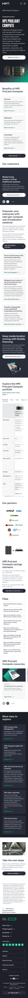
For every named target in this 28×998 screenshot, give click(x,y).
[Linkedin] (3, 945)
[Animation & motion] (14, 978)
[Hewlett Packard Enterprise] (5, 4)
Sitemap (17, 988)
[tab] (5, 400)
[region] (14, 186)
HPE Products (10, 908)
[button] (21, 3)
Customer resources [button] (8, 965)
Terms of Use (12, 987)
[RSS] (22, 945)
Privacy (5, 987)
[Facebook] (16, 945)
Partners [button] (4, 969)
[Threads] (13, 945)
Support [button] (4, 956)
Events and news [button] (7, 960)
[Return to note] (10, 903)
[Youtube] (19, 945)
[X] (7, 945)
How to (6, 925)
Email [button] (5, 932)
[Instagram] (10, 945)
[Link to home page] (3, 908)
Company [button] (5, 951)
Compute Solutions (8, 910)
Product (7, 929)
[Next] (7, 201)
